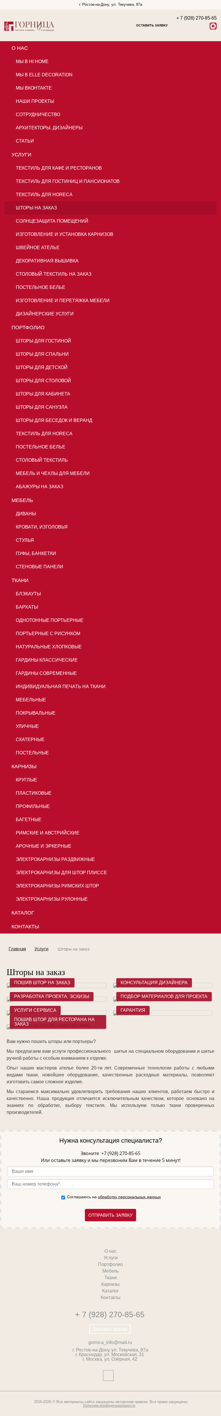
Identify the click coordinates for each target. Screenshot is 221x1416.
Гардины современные (46, 673)
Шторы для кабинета (43, 393)
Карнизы (24, 766)
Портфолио (28, 327)
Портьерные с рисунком (48, 633)
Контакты (25, 927)
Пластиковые (34, 793)
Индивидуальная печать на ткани (61, 686)
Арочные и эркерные (43, 846)
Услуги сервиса (35, 1010)
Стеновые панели (39, 566)
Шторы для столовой (43, 380)
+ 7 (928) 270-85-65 (109, 1314)
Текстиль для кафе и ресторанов (59, 168)
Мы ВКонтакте (34, 88)
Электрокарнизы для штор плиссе (61, 872)
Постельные (32, 752)
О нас (20, 48)
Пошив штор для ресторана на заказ (54, 1022)
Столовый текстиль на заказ (54, 274)
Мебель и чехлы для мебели (53, 473)
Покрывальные (36, 713)
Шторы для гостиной (43, 340)
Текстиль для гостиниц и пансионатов (68, 181)
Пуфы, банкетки (36, 553)
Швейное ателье (38, 247)
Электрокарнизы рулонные (52, 899)
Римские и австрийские (47, 832)
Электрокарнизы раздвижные (55, 859)
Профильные (33, 806)
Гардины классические (47, 660)
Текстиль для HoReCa (44, 194)
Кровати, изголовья (42, 527)
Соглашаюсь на (114, 1196)
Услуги (21, 155)
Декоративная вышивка (47, 260)
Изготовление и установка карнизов (64, 234)
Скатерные (30, 739)
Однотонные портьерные (49, 620)
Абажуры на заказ (39, 486)
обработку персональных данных (129, 1196)
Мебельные (31, 699)
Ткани (20, 580)
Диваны (26, 513)
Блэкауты (28, 593)
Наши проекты (35, 101)
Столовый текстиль (42, 460)
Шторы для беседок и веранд (54, 420)
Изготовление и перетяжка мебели (63, 300)
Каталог (23, 913)
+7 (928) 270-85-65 (120, 1153)
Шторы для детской (42, 367)
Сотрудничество (38, 114)
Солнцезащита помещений (52, 221)
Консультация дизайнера (154, 982)
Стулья (25, 540)
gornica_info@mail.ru (110, 1342)
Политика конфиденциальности (109, 1405)
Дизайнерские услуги (45, 313)
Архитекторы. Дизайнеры (49, 127)
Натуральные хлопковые (49, 646)
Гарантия (133, 1010)
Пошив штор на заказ (42, 982)
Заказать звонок (110, 1329)
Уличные (27, 726)
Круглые (26, 779)
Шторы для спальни (42, 354)
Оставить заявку (152, 25)
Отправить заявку (110, 1215)
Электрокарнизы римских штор (57, 885)
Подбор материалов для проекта (164, 996)
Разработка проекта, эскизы (51, 996)
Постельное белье (40, 287)
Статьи (25, 141)
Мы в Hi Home (32, 61)
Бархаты (27, 607)
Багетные (28, 819)
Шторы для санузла (42, 407)
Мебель (22, 500)
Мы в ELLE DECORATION (44, 74)
